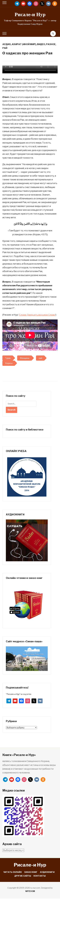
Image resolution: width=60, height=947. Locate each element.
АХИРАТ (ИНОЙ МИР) (24, 44)
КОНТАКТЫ (39, 876)
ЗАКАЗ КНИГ (30, 872)
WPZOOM (30, 891)
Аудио (6, 44)
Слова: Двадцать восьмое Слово (37, 314)
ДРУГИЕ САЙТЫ (22, 876)
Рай (4, 48)
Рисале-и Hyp (30, 14)
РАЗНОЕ (51, 44)
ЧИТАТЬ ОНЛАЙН (12, 872)
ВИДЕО (41, 44)
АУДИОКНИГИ (47, 872)
